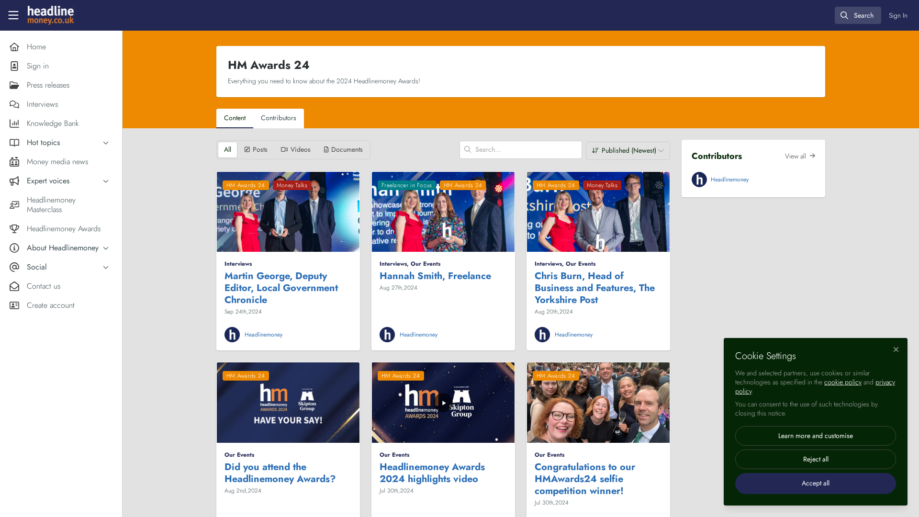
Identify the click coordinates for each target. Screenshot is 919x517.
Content (235, 118)
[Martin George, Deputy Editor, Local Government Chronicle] (288, 212)
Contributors (278, 118)
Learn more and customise (815, 435)
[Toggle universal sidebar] (13, 15)
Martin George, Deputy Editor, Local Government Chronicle (281, 288)
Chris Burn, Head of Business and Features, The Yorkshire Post (595, 288)
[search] (858, 15)
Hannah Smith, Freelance (435, 276)
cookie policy (843, 382)
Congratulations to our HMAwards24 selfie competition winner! (585, 479)
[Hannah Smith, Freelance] (443, 212)
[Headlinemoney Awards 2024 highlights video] (443, 402)
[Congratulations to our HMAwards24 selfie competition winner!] (598, 402)
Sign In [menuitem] (898, 15)
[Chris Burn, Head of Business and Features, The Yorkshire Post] (598, 212)
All (227, 149)
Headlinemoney (263, 334)
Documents (347, 149)
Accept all (815, 483)
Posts (260, 149)
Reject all (816, 459)
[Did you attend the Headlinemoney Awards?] (288, 402)
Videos (301, 149)
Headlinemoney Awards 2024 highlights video (432, 473)
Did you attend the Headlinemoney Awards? (280, 473)
